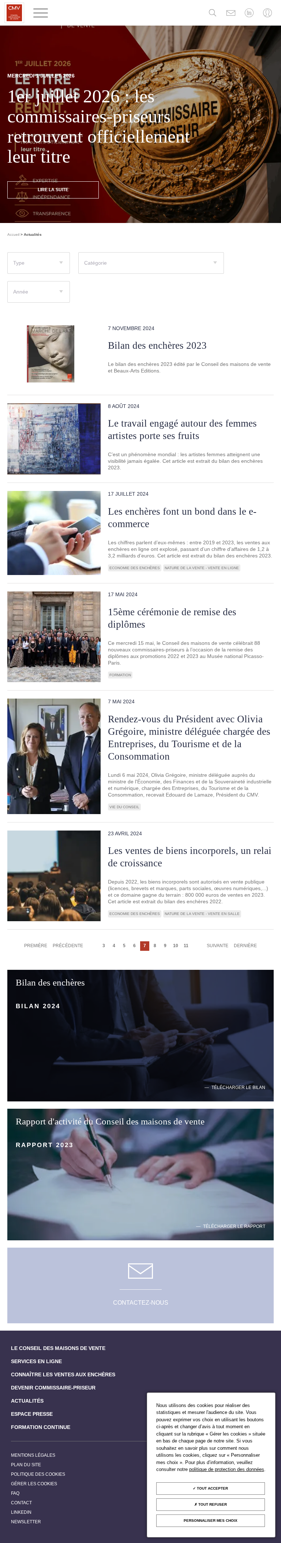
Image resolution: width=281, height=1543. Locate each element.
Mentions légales (33, 1455)
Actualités (27, 1401)
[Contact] (230, 12)
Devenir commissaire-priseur (53, 1388)
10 (175, 945)
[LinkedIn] (249, 12)
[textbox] (38, 266)
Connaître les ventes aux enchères (63, 1374)
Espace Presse (32, 1414)
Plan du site (26, 1464)
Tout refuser (212, 1504)
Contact (21, 1502)
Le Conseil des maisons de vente (58, 1348)
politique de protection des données (226, 1469)
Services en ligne (36, 1361)
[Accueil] (14, 13)
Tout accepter (212, 1488)
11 (186, 945)
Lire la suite (53, 189)
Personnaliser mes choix (210, 1521)
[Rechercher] (212, 12)
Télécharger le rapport (234, 1226)
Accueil (13, 234)
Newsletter (26, 1521)
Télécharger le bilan (238, 1087)
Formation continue (40, 1427)
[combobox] (38, 263)
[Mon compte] (267, 12)
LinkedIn (21, 1512)
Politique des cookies (38, 1474)
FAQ (15, 1493)
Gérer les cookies (34, 1483)
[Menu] (40, 13)
